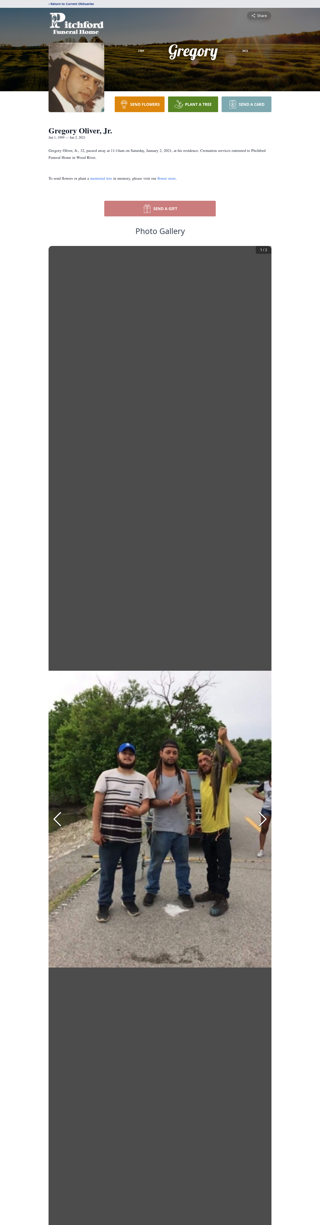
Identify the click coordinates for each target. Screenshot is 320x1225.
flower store (166, 178)
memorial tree (101, 178)
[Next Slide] (262, 819)
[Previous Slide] (57, 819)
